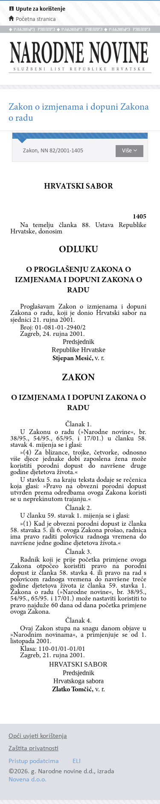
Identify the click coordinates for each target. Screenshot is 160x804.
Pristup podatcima (34, 761)
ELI (77, 761)
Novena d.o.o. (28, 780)
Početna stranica (36, 19)
